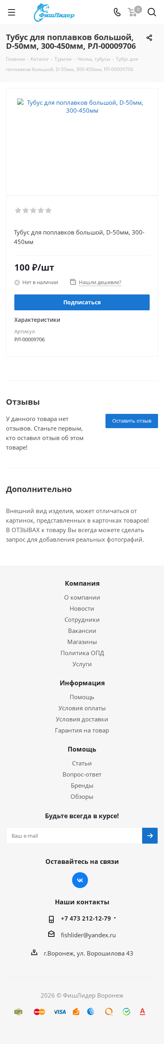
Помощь (82, 697)
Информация (82, 683)
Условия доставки (82, 719)
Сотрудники (82, 619)
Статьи (82, 763)
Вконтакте (80, 880)
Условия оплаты (82, 708)
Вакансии (82, 630)
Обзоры (82, 796)
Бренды (82, 785)
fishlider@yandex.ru (88, 935)
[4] (41, 211)
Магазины (82, 642)
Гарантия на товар (82, 730)
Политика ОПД (82, 653)
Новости (82, 608)
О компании (82, 597)
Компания (82, 583)
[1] (18, 211)
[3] (33, 211)
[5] (49, 211)
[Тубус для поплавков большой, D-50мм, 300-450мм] (82, 138)
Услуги (82, 664)
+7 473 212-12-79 (86, 918)
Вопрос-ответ (82, 774)
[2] (26, 211)
